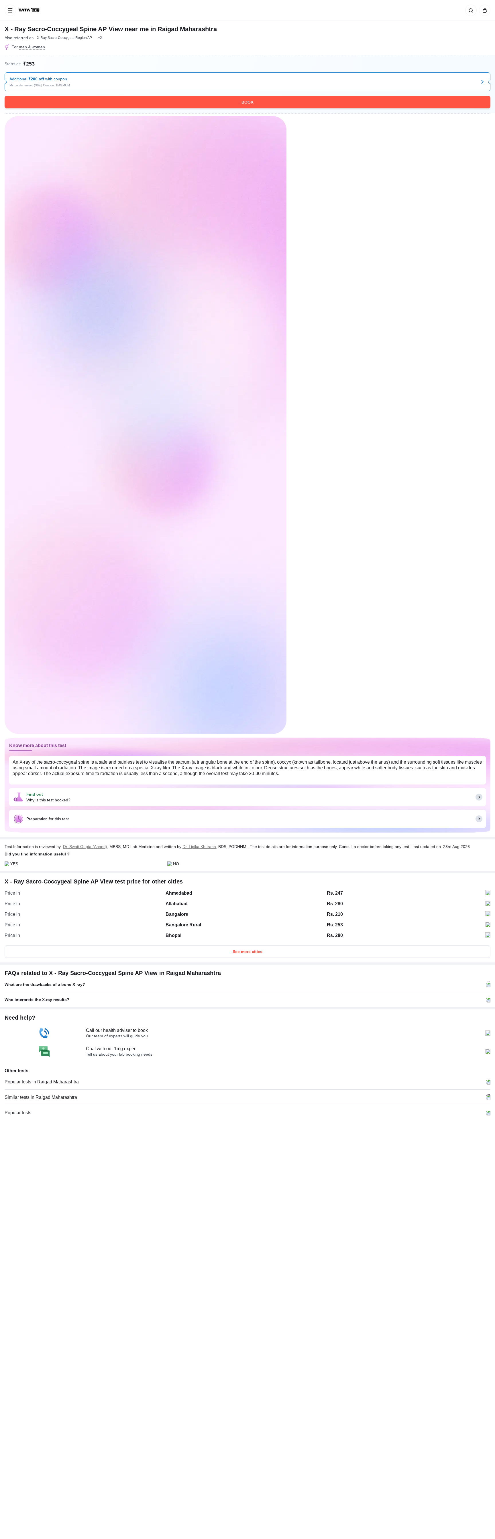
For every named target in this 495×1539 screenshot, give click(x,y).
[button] (100, 37)
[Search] (470, 10)
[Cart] (483, 10)
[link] (29, 10)
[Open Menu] (10, 10)
